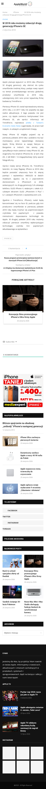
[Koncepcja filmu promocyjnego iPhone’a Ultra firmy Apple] (23, 298)
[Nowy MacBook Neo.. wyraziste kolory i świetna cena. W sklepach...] (9, 767)
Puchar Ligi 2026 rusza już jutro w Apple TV (30, 693)
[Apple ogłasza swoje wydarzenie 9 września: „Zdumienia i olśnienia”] (10, 489)
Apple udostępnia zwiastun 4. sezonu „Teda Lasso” (31, 708)
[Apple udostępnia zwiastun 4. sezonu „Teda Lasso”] (10, 711)
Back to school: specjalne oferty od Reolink (11, 573)
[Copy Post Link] (34, 248)
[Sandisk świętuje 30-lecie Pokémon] (12, 592)
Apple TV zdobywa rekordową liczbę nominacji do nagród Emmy (29, 727)
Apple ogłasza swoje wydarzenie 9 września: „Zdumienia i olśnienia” (30, 487)
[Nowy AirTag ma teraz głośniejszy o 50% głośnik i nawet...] (37, 767)
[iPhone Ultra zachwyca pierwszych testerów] (10, 441)
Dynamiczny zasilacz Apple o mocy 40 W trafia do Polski (31, 455)
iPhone (16, 12)
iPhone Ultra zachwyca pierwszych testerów (30, 438)
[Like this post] (28, 248)
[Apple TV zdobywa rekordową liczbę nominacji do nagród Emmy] (10, 727)
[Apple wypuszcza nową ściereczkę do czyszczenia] (10, 473)
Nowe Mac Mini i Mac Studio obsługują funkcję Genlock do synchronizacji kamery (33, 607)
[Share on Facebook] (31, 248)
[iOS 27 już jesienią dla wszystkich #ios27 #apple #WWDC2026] (23, 753)
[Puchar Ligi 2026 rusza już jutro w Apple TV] (10, 696)
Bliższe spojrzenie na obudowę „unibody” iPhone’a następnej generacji (23, 425)
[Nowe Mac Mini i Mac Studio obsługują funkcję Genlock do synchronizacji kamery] (33, 592)
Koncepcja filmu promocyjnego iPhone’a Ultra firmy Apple (32, 575)
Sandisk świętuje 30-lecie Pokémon (12, 603)
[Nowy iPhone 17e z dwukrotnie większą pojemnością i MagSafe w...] (23, 767)
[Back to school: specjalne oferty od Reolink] (12, 561)
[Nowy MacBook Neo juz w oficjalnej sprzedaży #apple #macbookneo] (37, 753)
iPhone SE (7, 238)
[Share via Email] (38, 248)
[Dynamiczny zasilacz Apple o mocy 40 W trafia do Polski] (10, 457)
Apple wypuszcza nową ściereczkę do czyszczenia (30, 471)
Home (5, 12)
